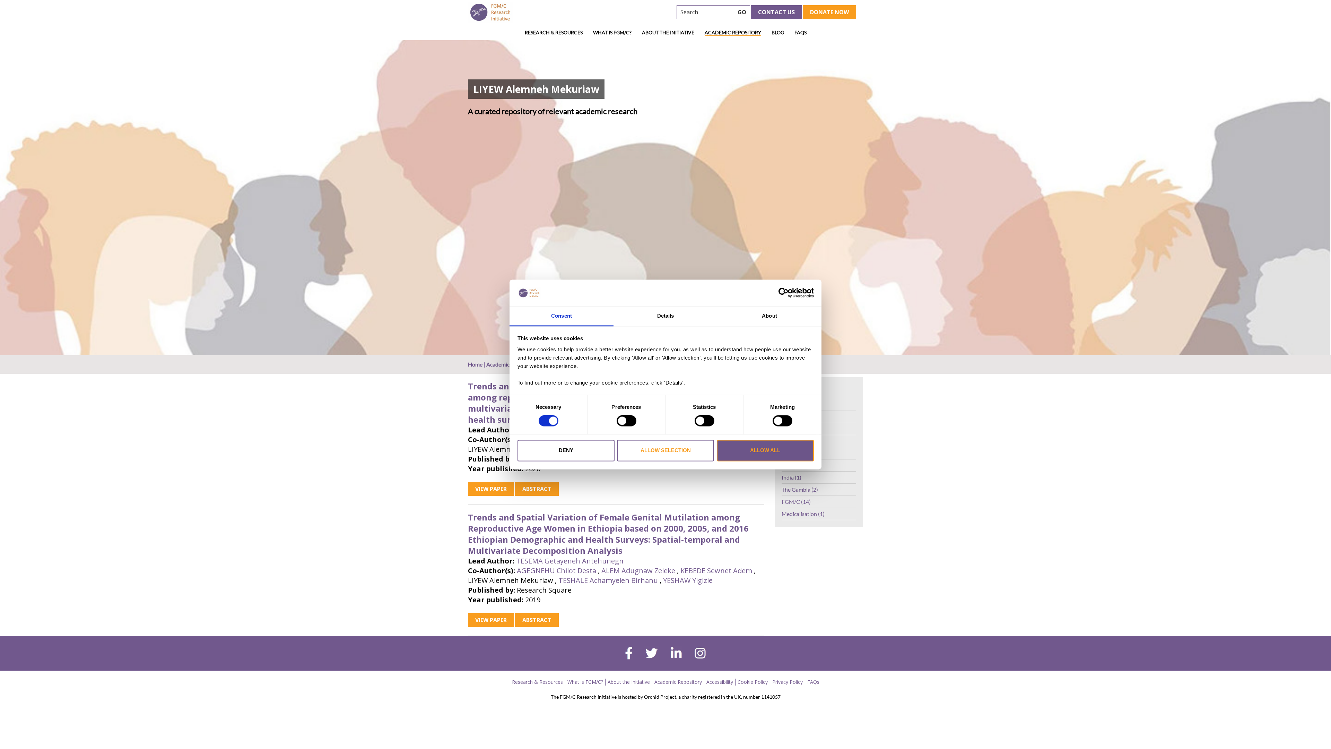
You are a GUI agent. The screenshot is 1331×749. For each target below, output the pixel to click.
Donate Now (829, 12)
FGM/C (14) (796, 501)
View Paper (491, 489)
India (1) (791, 477)
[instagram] (700, 654)
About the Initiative (668, 32)
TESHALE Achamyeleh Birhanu (608, 580)
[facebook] (628, 654)
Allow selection (666, 450)
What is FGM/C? (612, 32)
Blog (778, 32)
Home (475, 364)
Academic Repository (733, 32)
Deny (566, 450)
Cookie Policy (753, 682)
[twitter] (651, 654)
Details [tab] (665, 316)
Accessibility (719, 682)
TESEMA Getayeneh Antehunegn (570, 561)
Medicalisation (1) (803, 513)
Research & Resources (554, 32)
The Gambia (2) (800, 489)
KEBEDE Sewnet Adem (716, 570)
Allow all (765, 450)
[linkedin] (676, 654)
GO (742, 12)
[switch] (626, 421)
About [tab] (769, 316)
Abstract (536, 489)
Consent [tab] (561, 316)
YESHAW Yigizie (688, 580)
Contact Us (776, 12)
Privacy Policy (787, 682)
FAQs (800, 32)
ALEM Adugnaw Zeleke (638, 570)
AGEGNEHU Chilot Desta (556, 570)
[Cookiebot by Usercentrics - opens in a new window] (783, 293)
